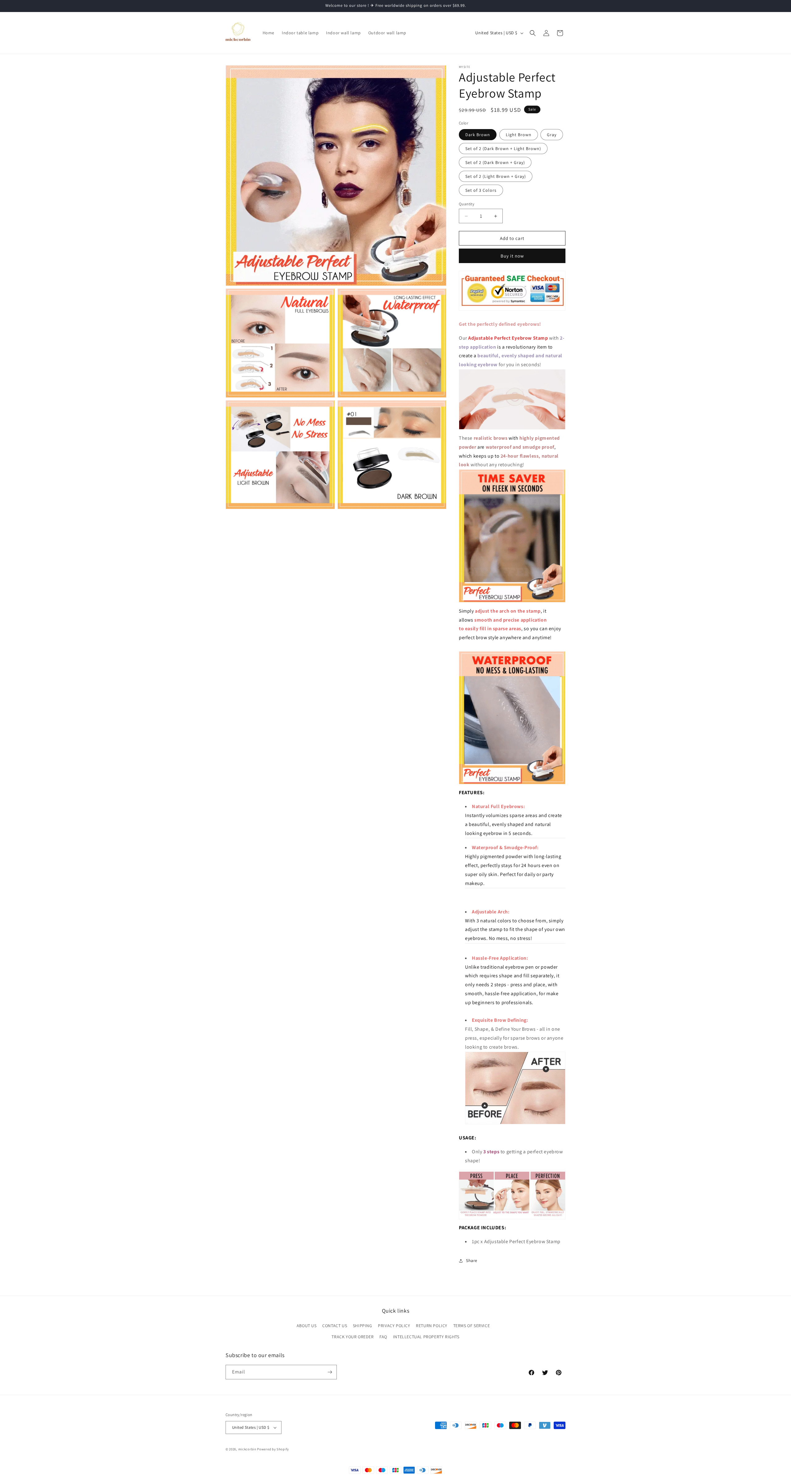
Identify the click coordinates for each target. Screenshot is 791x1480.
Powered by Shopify (273, 1449)
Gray (551, 134)
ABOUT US (307, 1326)
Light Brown (518, 134)
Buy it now (512, 256)
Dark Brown (477, 134)
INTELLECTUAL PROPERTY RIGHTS (426, 1337)
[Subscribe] (329, 1372)
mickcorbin (247, 1449)
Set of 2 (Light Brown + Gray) (495, 176)
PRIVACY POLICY (394, 1326)
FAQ (383, 1337)
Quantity (466, 204)
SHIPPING (362, 1326)
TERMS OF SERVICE (471, 1326)
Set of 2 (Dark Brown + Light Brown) (503, 148)
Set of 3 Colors (481, 190)
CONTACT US (334, 1326)
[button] (532, 33)
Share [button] (471, 1260)
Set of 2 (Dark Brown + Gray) (495, 162)
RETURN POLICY (431, 1326)
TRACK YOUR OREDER (353, 1337)
